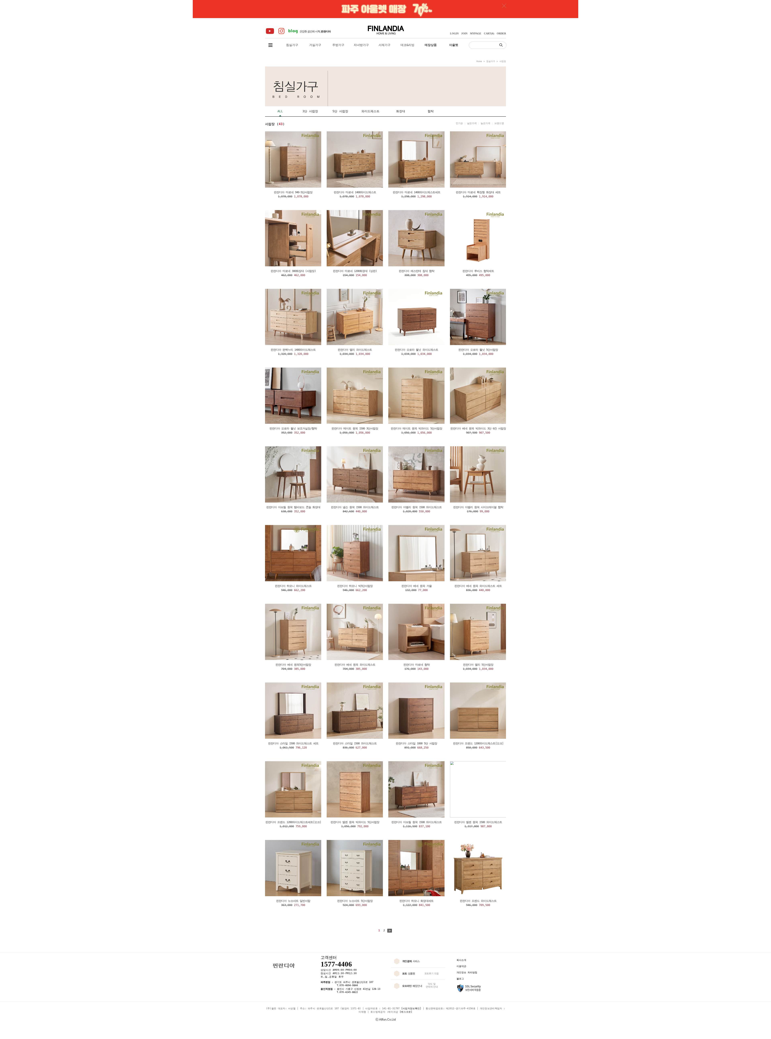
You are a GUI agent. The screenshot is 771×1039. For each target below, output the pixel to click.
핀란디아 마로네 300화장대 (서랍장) (293, 271)
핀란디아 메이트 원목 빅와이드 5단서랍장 (416, 428)
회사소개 (461, 960)
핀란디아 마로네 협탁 (416, 664)
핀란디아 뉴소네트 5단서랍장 (355, 900)
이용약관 (461, 966)
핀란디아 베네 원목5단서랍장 (293, 664)
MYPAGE (475, 33)
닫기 (504, 5)
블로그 (460, 978)
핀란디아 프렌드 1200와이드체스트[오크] (478, 743)
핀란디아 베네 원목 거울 (416, 585)
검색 (502, 44)
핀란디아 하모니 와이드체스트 (293, 585)
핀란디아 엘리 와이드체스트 (355, 349)
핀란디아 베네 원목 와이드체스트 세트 (478, 585)
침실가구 (292, 45)
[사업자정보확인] (411, 1008)
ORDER (501, 33)
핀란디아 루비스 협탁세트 (478, 271)
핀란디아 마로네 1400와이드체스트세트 (416, 192)
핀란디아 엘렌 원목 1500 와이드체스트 (478, 822)
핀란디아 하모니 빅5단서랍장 (355, 585)
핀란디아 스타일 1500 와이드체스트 (355, 743)
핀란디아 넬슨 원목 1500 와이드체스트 (355, 507)
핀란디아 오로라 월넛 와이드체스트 (416, 349)
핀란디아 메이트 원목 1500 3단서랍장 (354, 428)
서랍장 (502, 61)
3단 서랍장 (310, 111)
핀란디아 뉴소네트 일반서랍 (293, 900)
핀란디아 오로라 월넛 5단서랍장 (478, 349)
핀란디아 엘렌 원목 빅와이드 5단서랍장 (354, 822)
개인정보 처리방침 (467, 972)
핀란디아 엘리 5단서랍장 (478, 664)
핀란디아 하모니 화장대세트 (416, 900)
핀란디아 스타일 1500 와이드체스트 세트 (293, 743)
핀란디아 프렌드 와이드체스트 (478, 900)
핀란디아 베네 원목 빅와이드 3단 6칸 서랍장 (478, 428)
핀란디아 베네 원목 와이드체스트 (355, 664)
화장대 (400, 111)
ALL (280, 111)
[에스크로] (406, 1011)
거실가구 (315, 45)
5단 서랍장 (340, 111)
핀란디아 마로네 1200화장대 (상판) (355, 271)
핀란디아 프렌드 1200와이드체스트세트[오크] (293, 822)
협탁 (431, 111)
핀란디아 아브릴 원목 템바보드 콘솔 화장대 (293, 507)
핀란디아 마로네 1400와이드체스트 (355, 192)
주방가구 (338, 45)
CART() (489, 33)
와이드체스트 (370, 111)
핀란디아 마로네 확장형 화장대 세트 (478, 192)
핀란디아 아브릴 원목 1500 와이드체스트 (416, 822)
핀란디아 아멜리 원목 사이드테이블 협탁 (478, 507)
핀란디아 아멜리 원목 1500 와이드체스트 (416, 507)
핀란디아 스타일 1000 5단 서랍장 (416, 743)
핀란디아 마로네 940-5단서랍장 (293, 192)
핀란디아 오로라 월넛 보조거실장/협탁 (293, 428)
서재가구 (384, 45)
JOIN (464, 33)
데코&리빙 (407, 45)
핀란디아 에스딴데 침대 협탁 (416, 271)
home (479, 61)
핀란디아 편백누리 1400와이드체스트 (293, 349)
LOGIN (454, 33)
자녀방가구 (361, 45)
